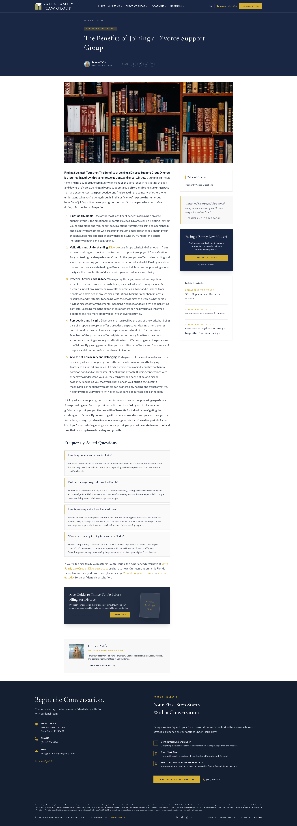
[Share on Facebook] (133, 64)
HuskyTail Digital (117, 817)
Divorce (114, 247)
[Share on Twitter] (139, 64)
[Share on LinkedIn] (145, 64)
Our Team (114, 6)
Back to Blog (95, 20)
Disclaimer (244, 817)
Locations (157, 6)
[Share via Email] (152, 64)
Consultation (251, 6)
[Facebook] (182, 817)
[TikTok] (192, 817)
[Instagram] (187, 817)
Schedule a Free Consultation (177, 779)
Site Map (258, 817)
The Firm (100, 6)
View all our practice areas (139, 573)
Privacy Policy (227, 817)
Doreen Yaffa (99, 62)
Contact (211, 817)
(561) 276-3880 (207, 264)
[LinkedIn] (177, 817)
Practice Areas (135, 6)
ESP (211, 6)
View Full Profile (100, 665)
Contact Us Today (206, 257)
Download (120, 614)
